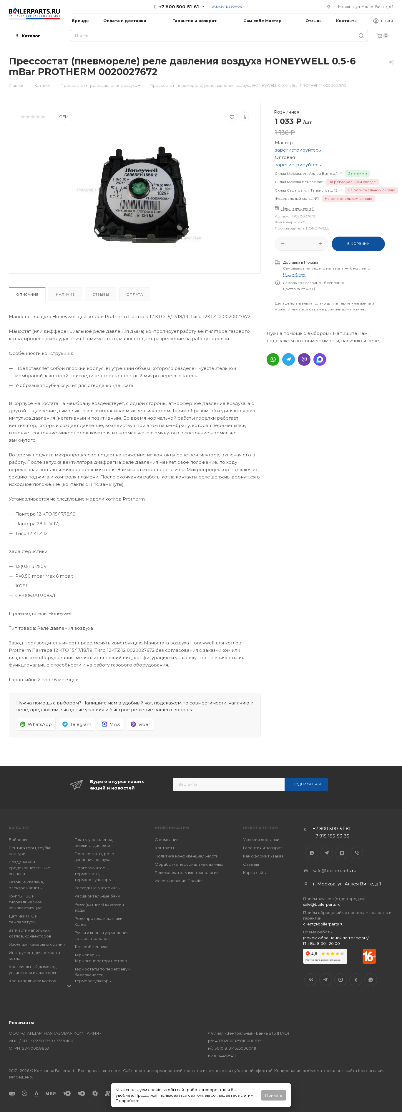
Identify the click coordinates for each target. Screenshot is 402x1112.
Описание (27, 294)
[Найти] (361, 35)
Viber (356, 853)
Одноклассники (355, 979)
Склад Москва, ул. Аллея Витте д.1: (306, 173)
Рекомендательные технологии (187, 872)
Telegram (326, 853)
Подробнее (127, 1100)
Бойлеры (18, 839)
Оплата (135, 294)
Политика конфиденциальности (186, 856)
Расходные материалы (97, 887)
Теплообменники (91, 946)
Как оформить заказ (263, 856)
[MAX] (319, 359)
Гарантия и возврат (262, 847)
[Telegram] (288, 359)
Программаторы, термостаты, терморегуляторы (93, 873)
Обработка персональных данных (189, 864)
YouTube (340, 979)
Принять (273, 1095)
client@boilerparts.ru (323, 924)
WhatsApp (311, 853)
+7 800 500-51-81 (179, 6)
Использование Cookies (179, 880)
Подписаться (307, 784)
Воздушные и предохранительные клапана (29, 868)
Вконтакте (310, 979)
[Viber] (304, 359)
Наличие (65, 294)
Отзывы (100, 294)
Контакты (164, 847)
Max (341, 853)
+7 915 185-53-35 (331, 836)
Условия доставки (261, 839)
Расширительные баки (97, 896)
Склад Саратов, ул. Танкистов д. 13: (306, 190)
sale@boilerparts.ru (334, 870)
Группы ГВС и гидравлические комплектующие (25, 902)
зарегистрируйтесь (298, 150)
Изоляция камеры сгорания (37, 944)
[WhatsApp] (273, 359)
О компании (167, 839)
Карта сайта (255, 872)
